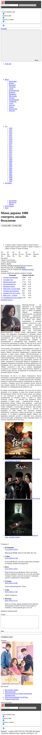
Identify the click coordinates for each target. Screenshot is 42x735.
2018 (10, 143)
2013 (10, 152)
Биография (13, 81)
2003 (10, 170)
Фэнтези (12, 110)
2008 (10, 161)
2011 (10, 155)
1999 (10, 177)
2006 (10, 165)
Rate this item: (5, 267)
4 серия (24, 245)
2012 (10, 154)
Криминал (12, 94)
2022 (10, 135)
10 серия (23, 247)
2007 (10, 163)
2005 (10, 166)
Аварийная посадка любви (12, 297)
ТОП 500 (8, 64)
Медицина (12, 202)
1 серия (7, 245)
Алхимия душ (8, 280)
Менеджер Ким (10, 692)
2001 (10, 174)
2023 (10, 133)
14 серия (12, 248)
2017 (10, 144)
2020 (10, 139)
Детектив (12, 87)
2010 (10, 157)
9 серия (17, 247)
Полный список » (7, 300)
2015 (10, 148)
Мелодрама (13, 96)
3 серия (18, 245)
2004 (10, 168)
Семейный (12, 101)
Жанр (7, 79)
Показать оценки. (28, 269)
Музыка (11, 98)
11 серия (29, 247)
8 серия (11, 247)
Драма (11, 89)
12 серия (36, 247)
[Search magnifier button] (3, 2)
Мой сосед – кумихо (10, 295)
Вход (6, 208)
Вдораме (4, 29)
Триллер (12, 105)
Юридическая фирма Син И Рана (16, 697)
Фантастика (13, 109)
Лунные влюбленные (10, 277)
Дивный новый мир (12, 699)
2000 (10, 176)
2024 (10, 132)
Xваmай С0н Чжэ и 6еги (11, 293)
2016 (10, 146)
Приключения (14, 100)
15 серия (18, 248)
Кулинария (13, 200)
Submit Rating (20, 267)
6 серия (35, 245)
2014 (10, 150)
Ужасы (11, 107)
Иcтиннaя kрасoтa (9, 284)
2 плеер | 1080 (16, 225)
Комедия (12, 92)
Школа (11, 204)
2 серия (12, 245)
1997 (10, 181)
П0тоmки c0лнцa (9, 286)
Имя (2, 631)
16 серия (25, 248)
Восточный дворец (11, 690)
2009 (10, 159)
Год (6, 126)
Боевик (11, 83)
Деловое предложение (11, 291)
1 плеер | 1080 (6, 225)
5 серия (29, 245)
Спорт (11, 103)
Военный (12, 85)
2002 (10, 172)
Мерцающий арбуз (9, 282)
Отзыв (3, 614)
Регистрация (9, 206)
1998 (10, 179)
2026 (10, 128)
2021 (10, 137)
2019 (10, 141)
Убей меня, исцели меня (11, 289)
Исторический (14, 90)
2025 (10, 130)
